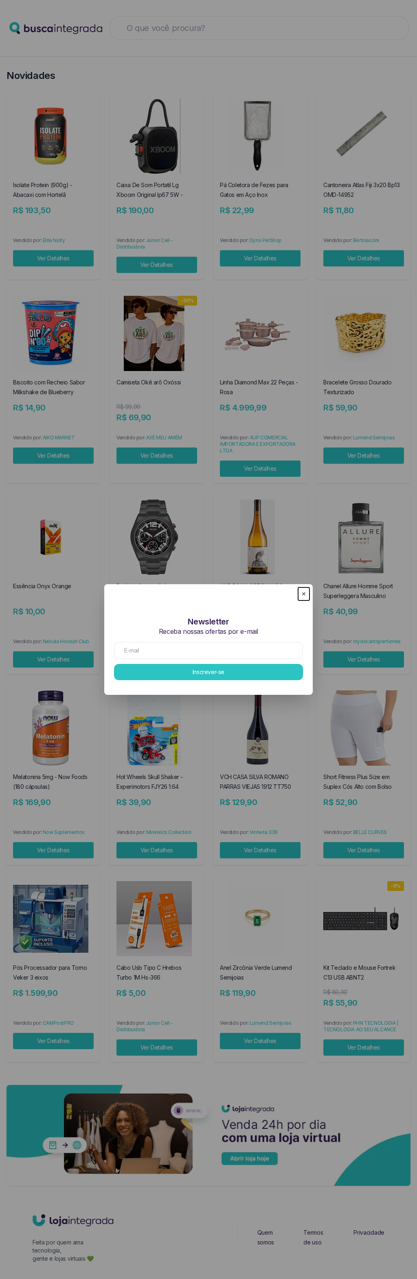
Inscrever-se (208, 671)
